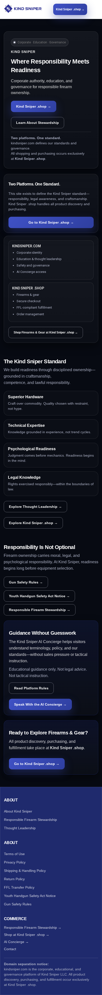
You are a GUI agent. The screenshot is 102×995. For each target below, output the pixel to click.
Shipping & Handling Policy (25, 871)
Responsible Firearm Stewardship (30, 820)
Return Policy (14, 879)
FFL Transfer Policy (19, 887)
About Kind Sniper (18, 811)
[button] (96, 9)
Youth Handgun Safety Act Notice (30, 896)
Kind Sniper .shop (22, 985)
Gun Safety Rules (17, 904)
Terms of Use (14, 854)
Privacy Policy (15, 862)
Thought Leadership (20, 828)
